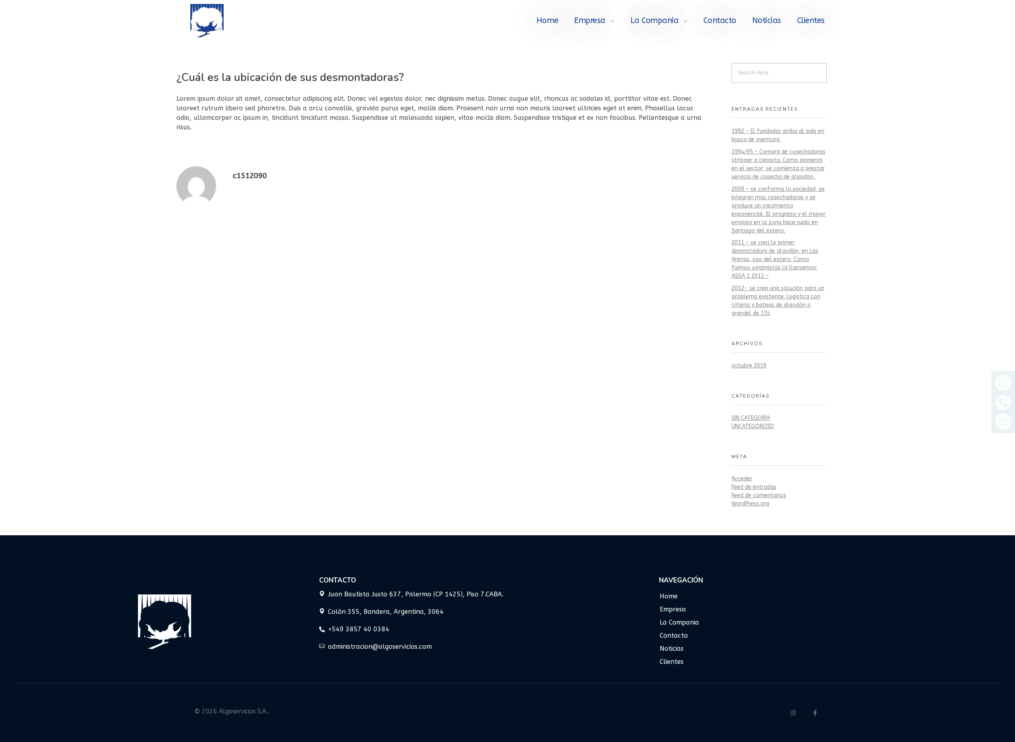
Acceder (742, 478)
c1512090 (250, 175)
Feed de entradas (754, 487)
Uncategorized (753, 426)
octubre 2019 (749, 365)
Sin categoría (751, 418)
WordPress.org (750, 503)
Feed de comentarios (759, 495)
